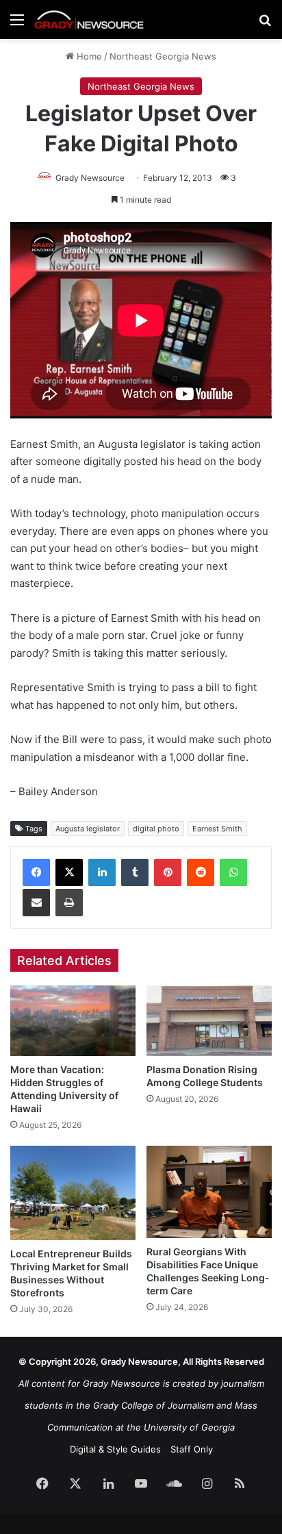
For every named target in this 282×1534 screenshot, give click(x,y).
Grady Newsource (90, 178)
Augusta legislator (87, 828)
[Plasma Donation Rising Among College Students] (209, 1020)
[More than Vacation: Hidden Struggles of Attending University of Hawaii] (73, 1020)
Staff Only (191, 1449)
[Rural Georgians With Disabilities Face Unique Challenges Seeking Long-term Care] (209, 1192)
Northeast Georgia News (163, 56)
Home (88, 56)
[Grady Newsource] (89, 19)
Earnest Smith (217, 828)
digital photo (156, 828)
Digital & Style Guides (115, 1449)
